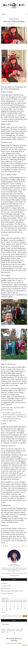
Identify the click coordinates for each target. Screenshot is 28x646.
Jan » (5, 612)
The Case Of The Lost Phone (14, 21)
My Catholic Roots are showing (14, 640)
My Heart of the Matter (14, 18)
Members (3, 630)
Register (3, 632)
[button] (14, 409)
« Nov (2, 612)
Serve (7, 632)
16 (6, 606)
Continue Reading (22, 545)
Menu (4, 14)
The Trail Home (4, 583)
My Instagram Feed (10, 630)
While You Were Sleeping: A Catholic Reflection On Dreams (12, 591)
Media (22, 629)
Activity (13, 629)
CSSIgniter (20, 643)
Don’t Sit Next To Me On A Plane (7, 593)
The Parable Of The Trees (6, 585)
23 (6, 608)
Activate (8, 629)
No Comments (18, 23)
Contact (17, 629)
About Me (3, 629)
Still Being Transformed (5, 588)
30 (6, 610)
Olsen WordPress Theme (11, 643)
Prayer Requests (19, 630)
